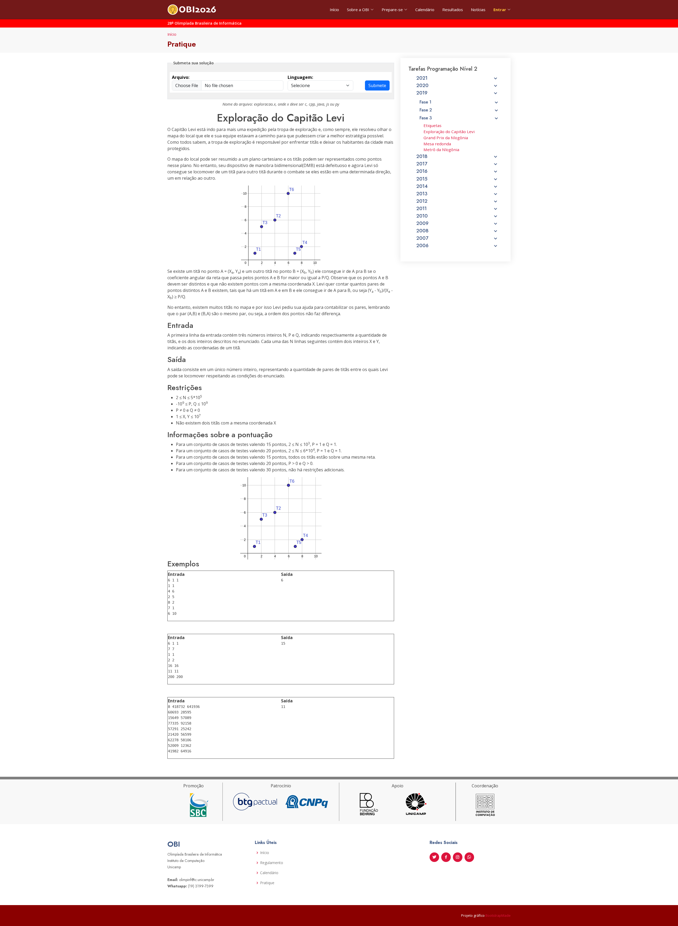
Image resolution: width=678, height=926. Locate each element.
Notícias (478, 9)
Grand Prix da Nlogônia (445, 137)
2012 (421, 201)
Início (334, 9)
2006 (422, 246)
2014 (422, 186)
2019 (421, 93)
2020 (422, 85)
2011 (421, 208)
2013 (421, 194)
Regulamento (271, 863)
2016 (421, 171)
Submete (377, 85)
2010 (422, 216)
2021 (421, 78)
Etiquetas (432, 125)
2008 (422, 231)
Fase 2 (426, 109)
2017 (421, 164)
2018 (421, 156)
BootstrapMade (498, 915)
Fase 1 (425, 102)
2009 (422, 223)
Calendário (424, 9)
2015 (421, 179)
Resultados (452, 9)
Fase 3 (426, 117)
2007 (422, 238)
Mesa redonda (437, 143)
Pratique (267, 883)
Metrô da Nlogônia (441, 149)
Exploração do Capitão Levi (449, 131)
